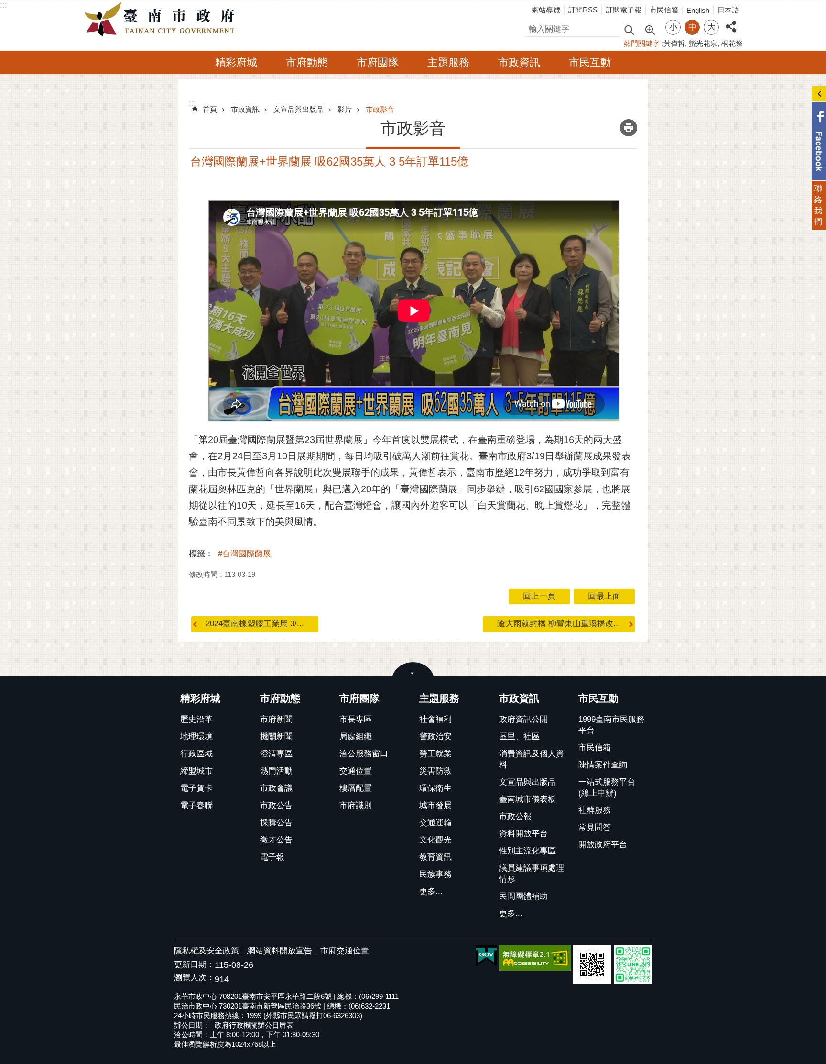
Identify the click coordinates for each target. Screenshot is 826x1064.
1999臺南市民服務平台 (611, 725)
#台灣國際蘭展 (244, 553)
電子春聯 (196, 805)
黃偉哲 (674, 43)
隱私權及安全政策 (206, 950)
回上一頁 (539, 596)
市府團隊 (378, 62)
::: (3, 5)
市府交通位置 (344, 950)
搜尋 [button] (629, 29)
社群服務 (594, 810)
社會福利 (435, 719)
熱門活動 (276, 771)
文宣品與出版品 (298, 109)
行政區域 (196, 753)
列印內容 (628, 127)
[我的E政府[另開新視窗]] (486, 956)
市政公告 (276, 805)
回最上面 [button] (604, 596)
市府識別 (355, 805)
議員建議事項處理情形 (531, 874)
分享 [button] (730, 21)
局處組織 (355, 736)
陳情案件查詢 (602, 764)
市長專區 (355, 719)
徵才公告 (276, 839)
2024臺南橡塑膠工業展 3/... (255, 623)
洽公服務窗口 (363, 753)
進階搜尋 (649, 29)
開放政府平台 (602, 844)
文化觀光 (435, 839)
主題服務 (448, 62)
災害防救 (435, 771)
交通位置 (355, 771)
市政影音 (380, 109)
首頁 (210, 109)
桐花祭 (732, 43)
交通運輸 (435, 822)
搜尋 (533, 27)
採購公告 (276, 822)
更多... (431, 891)
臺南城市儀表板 (527, 799)
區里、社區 (519, 736)
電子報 (272, 857)
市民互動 (590, 62)
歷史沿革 (196, 719)
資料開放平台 (523, 833)
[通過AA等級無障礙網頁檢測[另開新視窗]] (535, 958)
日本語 (728, 10)
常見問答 (594, 827)
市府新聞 (276, 719)
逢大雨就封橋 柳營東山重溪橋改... (558, 623)
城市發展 (435, 805)
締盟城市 (196, 771)
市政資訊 (519, 62)
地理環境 (196, 736)
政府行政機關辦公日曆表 (254, 1025)
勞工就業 (435, 753)
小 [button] (673, 27)
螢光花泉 (703, 43)
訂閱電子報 (623, 10)
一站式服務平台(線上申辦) (606, 787)
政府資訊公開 (523, 719)
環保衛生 (435, 788)
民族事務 (435, 874)
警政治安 (435, 736)
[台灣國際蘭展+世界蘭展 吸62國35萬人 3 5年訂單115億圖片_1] (592, 964)
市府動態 (307, 62)
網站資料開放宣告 (279, 950)
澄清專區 (276, 753)
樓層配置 (355, 788)
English (697, 10)
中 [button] (692, 27)
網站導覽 (546, 10)
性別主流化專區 (527, 850)
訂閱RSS (583, 10)
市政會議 (276, 788)
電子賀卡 (196, 788)
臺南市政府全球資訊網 (162, 19)
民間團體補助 (523, 896)
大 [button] (711, 27)
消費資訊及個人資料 (531, 759)
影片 (344, 109)
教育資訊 (435, 857)
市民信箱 (664, 10)
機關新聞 (276, 736)
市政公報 (515, 816)
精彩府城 (236, 62)
